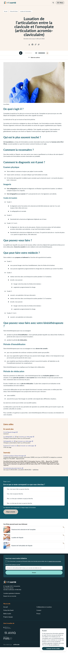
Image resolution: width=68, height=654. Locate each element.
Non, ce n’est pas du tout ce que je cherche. (19, 503)
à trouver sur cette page (25, 437)
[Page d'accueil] (9, 2)
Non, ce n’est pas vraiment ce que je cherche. (20, 498)
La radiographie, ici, (9, 437)
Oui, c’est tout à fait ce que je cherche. (18, 489)
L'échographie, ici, (8, 441)
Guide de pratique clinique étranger (13, 456)
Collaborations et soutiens (44, 607)
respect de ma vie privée (55, 561)
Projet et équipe (8, 617)
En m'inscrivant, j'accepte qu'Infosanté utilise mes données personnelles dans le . (34, 561)
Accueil (5, 607)
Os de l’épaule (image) (9, 432)
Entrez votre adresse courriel (12, 564)
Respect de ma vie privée (9, 596)
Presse (38, 613)
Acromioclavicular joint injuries (12, 468)
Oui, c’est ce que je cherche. (15, 494)
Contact (38, 610)
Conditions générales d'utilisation (11, 593)
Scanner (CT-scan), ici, (9, 446)
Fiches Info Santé (8, 610)
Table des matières (35, 57)
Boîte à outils (7, 613)
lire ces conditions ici (54, 645)
